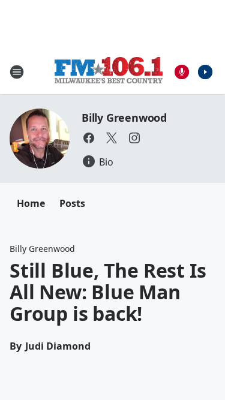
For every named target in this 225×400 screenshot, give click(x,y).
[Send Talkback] (182, 72)
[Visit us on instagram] (134, 138)
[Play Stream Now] (205, 72)
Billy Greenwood (124, 117)
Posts (72, 203)
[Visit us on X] (111, 138)
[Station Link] (109, 71)
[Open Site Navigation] (17, 72)
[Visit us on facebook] (89, 138)
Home (31, 203)
